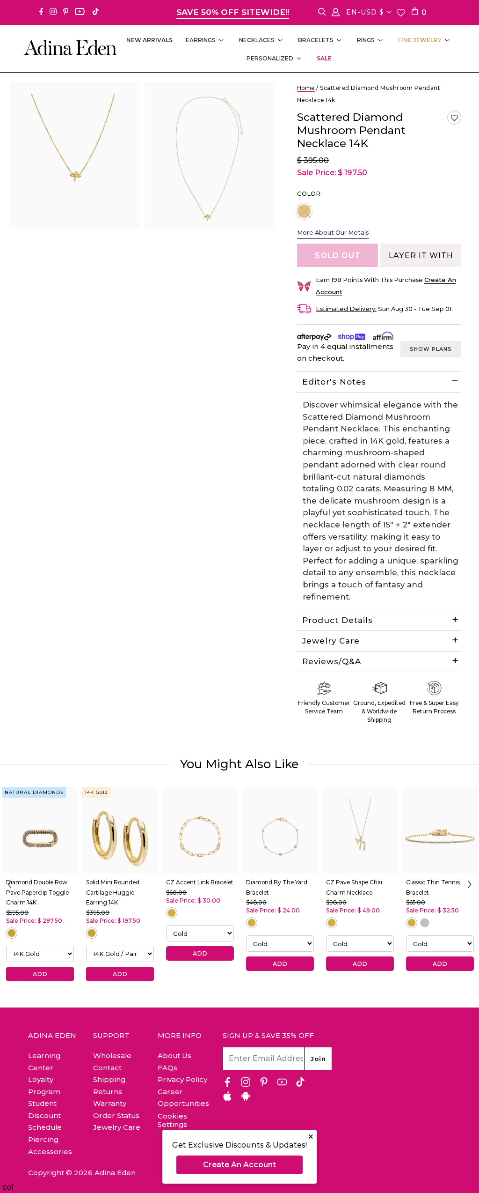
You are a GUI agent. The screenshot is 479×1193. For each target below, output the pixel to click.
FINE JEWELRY (420, 40)
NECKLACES (257, 40)
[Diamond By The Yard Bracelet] (280, 830)
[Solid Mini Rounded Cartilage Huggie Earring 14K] (120, 830)
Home (306, 87)
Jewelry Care (331, 640)
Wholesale (112, 1055)
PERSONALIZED (270, 58)
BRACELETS (316, 40)
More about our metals (333, 232)
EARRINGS (201, 40)
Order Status (116, 1115)
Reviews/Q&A (331, 661)
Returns (107, 1091)
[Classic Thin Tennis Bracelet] (440, 830)
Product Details (337, 620)
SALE (324, 58)
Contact (107, 1067)
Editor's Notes (334, 381)
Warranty (109, 1103)
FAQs (167, 1067)
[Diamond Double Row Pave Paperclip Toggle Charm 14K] (40, 830)
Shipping (109, 1079)
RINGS (366, 40)
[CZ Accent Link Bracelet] (200, 830)
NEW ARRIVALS (149, 40)
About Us (174, 1055)
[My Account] (336, 13)
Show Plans (431, 349)
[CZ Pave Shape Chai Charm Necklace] (360, 830)
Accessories (50, 1151)
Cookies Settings (172, 1120)
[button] (454, 118)
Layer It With (421, 255)
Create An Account (239, 1164)
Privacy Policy (182, 1079)
